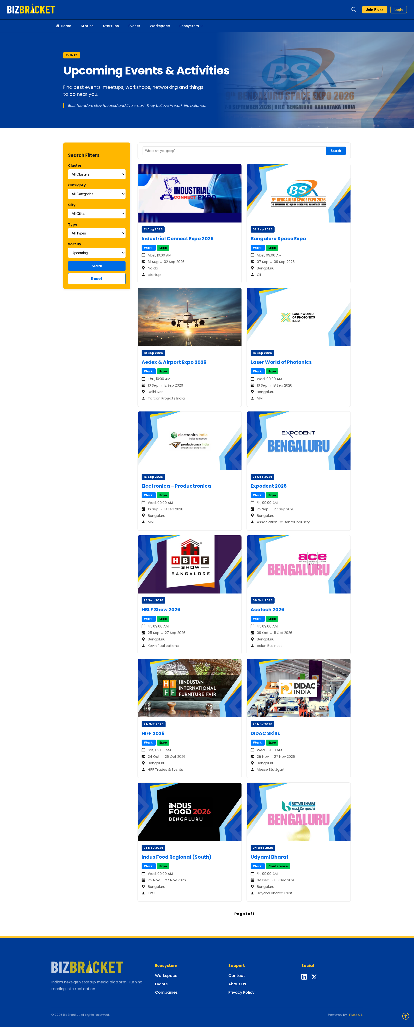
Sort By (74, 244)
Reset (97, 278)
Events (134, 25)
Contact (236, 975)
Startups (111, 25)
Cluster (75, 165)
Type (72, 224)
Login (398, 9)
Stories (87, 25)
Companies (166, 992)
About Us (237, 984)
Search (97, 266)
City (71, 204)
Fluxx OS (356, 1015)
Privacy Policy (241, 992)
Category (77, 185)
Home (66, 25)
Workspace (160, 25)
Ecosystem (189, 25)
